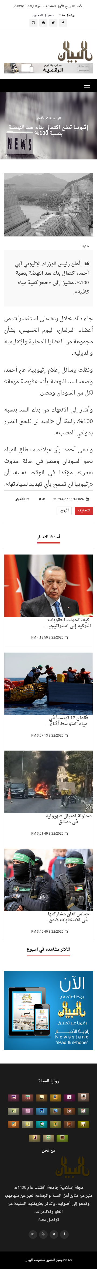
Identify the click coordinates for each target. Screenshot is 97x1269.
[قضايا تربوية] (55, 1097)
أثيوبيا (64, 511)
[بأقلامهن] (34, 1138)
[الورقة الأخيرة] (69, 1111)
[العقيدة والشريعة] (27, 1097)
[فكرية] (55, 1124)
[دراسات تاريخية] (69, 1124)
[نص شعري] (27, 1111)
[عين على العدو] (41, 1124)
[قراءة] (83, 1124)
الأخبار (41, 118)
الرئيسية (54, 118)
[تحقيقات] (27, 1124)
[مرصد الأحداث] (55, 1111)
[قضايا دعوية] (41, 1097)
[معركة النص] (48, 1138)
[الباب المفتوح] (13, 1111)
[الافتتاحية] (83, 1111)
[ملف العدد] (69, 1097)
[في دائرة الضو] (41, 1111)
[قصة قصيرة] (13, 1124)
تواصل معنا (67, 15)
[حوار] (62, 1138)
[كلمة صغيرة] (13, 1097)
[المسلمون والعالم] (83, 1097)
